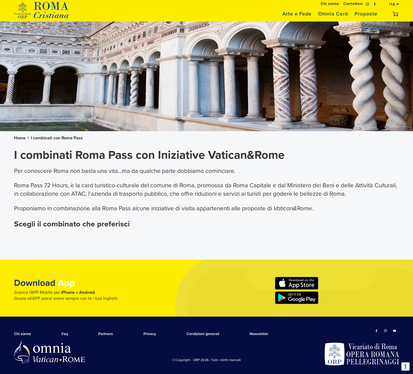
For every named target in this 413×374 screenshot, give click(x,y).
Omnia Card (333, 14)
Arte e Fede (296, 14)
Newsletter (259, 333)
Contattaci (353, 3)
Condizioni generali (202, 333)
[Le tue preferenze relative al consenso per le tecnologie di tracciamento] (405, 366)
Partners (105, 333)
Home (20, 138)
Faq (65, 333)
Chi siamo (330, 3)
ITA (393, 4)
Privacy (149, 333)
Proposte (365, 14)
